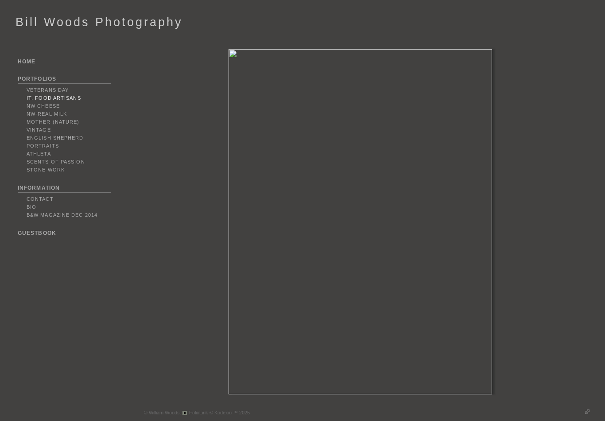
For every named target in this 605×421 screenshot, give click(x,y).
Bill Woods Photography (99, 22)
